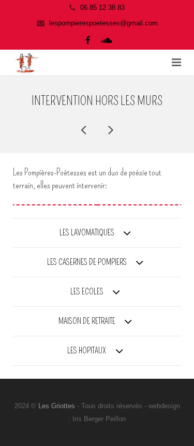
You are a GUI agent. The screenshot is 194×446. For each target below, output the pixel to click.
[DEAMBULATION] (110, 129)
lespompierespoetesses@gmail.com (103, 23)
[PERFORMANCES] (84, 129)
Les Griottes (57, 406)
